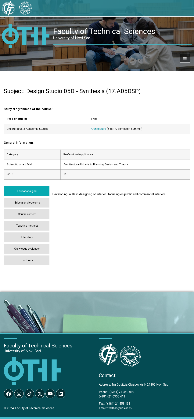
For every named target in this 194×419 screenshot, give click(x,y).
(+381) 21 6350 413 (112, 396)
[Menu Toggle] (185, 58)
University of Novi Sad (22, 351)
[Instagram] (19, 393)
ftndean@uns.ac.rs (119, 408)
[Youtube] (50, 393)
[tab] (26, 191)
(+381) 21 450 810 (116, 392)
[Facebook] (8, 393)
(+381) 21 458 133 (114, 403)
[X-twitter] (40, 393)
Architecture (98, 128)
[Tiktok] (29, 393)
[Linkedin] (60, 393)
